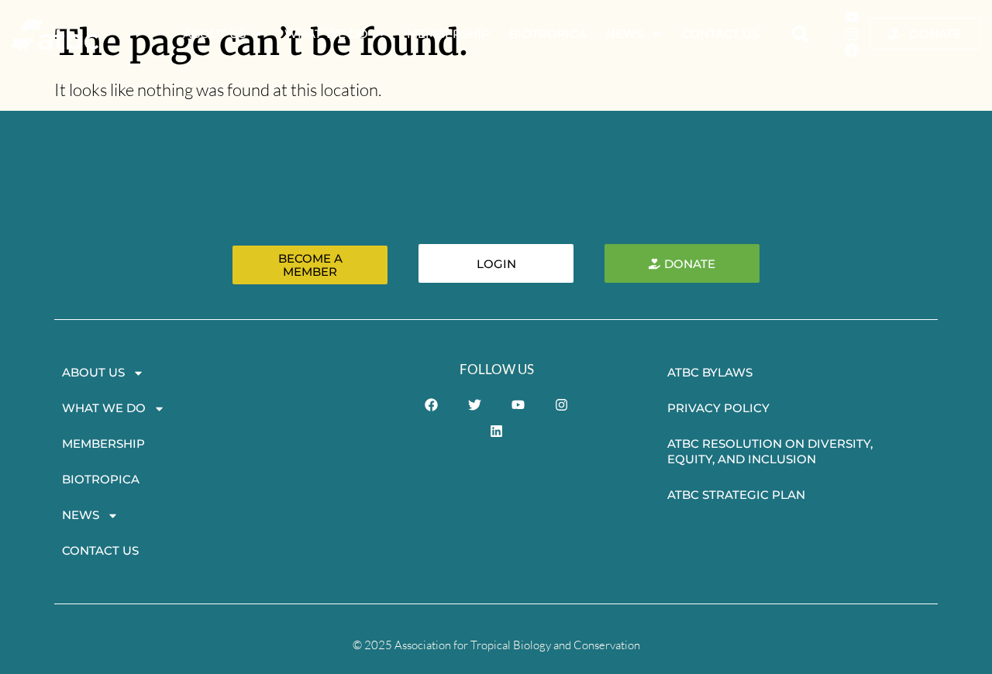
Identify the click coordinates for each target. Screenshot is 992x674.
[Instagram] (851, 34)
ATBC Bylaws (710, 372)
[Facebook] (851, 50)
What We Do (326, 33)
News (624, 33)
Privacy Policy (718, 408)
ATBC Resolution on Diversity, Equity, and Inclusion (770, 451)
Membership (448, 33)
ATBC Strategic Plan (736, 494)
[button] (800, 34)
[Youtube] (851, 17)
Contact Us (720, 33)
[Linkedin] (497, 431)
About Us (214, 33)
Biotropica (548, 33)
